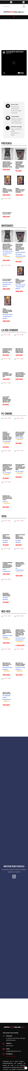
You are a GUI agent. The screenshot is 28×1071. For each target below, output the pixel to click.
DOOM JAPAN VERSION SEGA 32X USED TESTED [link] (20, 564)
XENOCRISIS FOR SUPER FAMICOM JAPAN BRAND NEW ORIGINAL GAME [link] (20, 165)
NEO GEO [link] (10, 251)
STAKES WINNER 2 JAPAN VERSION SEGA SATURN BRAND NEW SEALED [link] (7, 565)
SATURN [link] (4, 569)
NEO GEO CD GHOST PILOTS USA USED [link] (7, 664)
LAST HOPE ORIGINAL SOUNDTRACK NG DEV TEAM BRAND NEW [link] (7, 399)
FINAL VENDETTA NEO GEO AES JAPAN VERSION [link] (7, 190)
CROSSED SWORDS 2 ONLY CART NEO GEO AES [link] (7, 374)
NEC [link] (3, 441)
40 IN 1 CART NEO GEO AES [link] (7, 693)
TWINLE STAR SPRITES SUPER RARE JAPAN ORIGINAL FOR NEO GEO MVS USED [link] (20, 633)
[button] (14, 16)
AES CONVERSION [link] (6, 695)
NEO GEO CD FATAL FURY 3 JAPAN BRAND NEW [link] (7, 631)
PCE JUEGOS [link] (7, 441)
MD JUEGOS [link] (5, 540)
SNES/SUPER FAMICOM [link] (20, 256)
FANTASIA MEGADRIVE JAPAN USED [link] (6, 594)
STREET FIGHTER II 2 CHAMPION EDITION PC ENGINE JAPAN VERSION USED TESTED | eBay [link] (7, 436)
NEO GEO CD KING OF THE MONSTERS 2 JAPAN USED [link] (19, 350)
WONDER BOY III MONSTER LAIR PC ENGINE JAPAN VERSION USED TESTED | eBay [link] (7, 468)
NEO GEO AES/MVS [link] (7, 284)
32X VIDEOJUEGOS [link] (20, 570)
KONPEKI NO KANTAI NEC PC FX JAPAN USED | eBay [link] (7, 497)
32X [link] (16, 568)
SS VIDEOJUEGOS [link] (6, 571)
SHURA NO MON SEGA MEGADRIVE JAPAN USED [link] (20, 536)
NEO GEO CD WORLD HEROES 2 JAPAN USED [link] (20, 664)
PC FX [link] (6, 501)
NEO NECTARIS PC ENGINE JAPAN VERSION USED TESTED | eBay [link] (20, 467)
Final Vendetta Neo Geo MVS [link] (7, 213)
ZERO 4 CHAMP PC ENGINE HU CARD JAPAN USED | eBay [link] (20, 434)
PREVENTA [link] (5, 254)
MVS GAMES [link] (5, 282)
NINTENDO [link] (18, 252)
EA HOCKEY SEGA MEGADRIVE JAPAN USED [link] (6, 536)
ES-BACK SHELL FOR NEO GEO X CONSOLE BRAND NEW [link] (7, 350)
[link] (13, 13)
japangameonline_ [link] (11, 1056)
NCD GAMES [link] (5, 635)
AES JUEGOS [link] (5, 251)
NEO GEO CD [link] (5, 637)
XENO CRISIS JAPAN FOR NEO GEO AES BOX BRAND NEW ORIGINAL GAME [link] (7, 164)
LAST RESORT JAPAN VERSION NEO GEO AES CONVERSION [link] (20, 374)
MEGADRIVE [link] (5, 542)
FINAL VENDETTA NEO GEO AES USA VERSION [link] (20, 190)
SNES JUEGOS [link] (19, 254)
